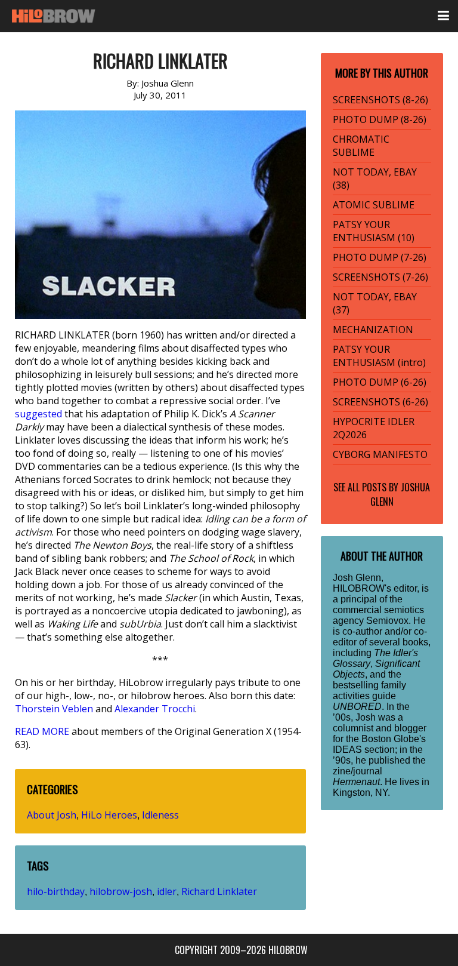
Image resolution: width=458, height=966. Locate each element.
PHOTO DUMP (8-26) (379, 119)
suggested (38, 413)
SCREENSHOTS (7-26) (380, 277)
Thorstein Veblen (54, 708)
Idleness (160, 815)
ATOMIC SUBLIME (373, 204)
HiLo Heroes (109, 815)
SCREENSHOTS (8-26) (380, 99)
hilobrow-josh (120, 891)
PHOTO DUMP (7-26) (379, 257)
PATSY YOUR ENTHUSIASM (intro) (379, 356)
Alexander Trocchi (154, 708)
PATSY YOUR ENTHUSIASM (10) (373, 231)
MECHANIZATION (373, 329)
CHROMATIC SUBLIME (361, 146)
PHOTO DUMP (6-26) (379, 382)
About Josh (51, 815)
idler (167, 891)
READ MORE (42, 731)
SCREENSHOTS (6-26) (380, 401)
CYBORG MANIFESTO (380, 454)
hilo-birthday (56, 891)
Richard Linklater (219, 891)
